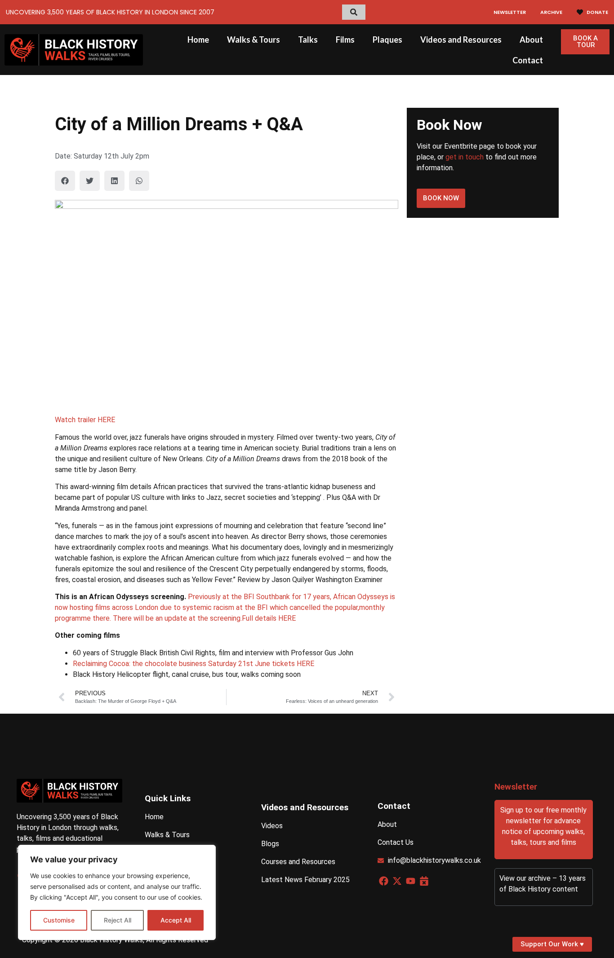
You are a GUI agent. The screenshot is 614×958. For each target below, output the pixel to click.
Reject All (117, 920)
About (531, 39)
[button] (65, 181)
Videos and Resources (461, 39)
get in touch (464, 157)
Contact (527, 60)
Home (198, 39)
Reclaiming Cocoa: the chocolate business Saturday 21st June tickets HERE (193, 663)
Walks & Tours (253, 39)
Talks (308, 39)
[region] (117, 892)
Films (345, 39)
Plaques (387, 39)
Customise (59, 920)
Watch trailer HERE (85, 419)
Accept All (175, 920)
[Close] (206, 852)
